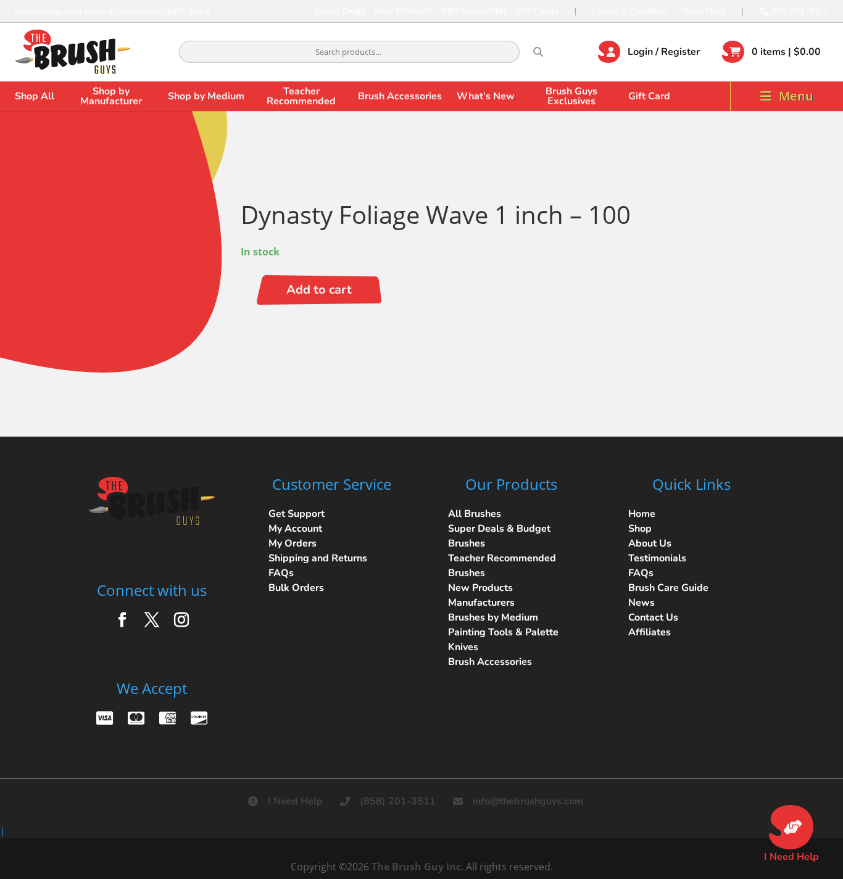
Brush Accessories (400, 96)
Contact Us (653, 617)
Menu (796, 96)
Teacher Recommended (301, 96)
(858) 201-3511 (398, 801)
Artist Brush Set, (412, 846)
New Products (404, 11)
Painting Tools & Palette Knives (503, 639)
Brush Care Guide (668, 588)
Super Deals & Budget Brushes (499, 536)
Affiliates (649, 632)
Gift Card (649, 96)
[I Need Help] (791, 827)
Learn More (186, 11)
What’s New (486, 96)
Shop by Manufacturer (111, 96)
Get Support (296, 514)
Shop (640, 528)
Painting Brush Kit (576, 846)
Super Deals (340, 11)
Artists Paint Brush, (268, 846)
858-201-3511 (800, 11)
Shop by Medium (206, 96)
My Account (295, 528)
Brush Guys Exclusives (571, 96)
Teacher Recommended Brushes (502, 565)
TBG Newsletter (474, 11)
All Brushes (474, 514)
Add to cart (319, 289)
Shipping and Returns (317, 558)
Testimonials (657, 558)
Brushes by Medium (493, 617)
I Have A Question (629, 11)
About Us (649, 543)
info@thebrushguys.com (528, 801)
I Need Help (701, 11)
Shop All (34, 96)
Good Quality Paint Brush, (493, 846)
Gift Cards (538, 11)
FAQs (281, 573)
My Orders (292, 543)
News (641, 602)
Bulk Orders (296, 588)
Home (641, 514)
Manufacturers (481, 602)
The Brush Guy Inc (416, 866)
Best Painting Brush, (343, 846)
